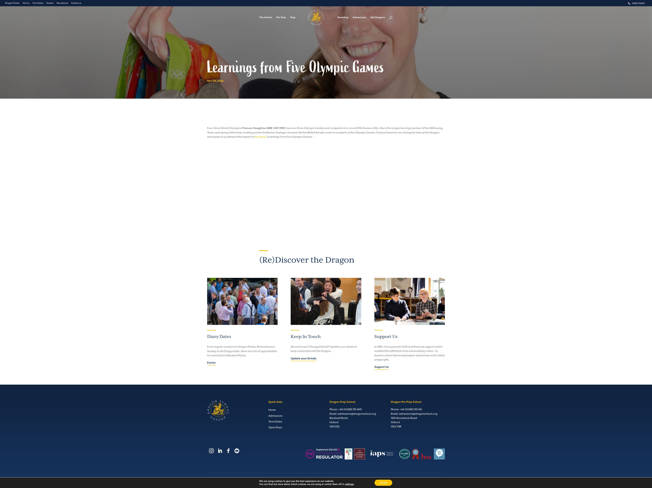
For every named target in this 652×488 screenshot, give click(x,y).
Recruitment (62, 3)
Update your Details (303, 358)
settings (349, 484)
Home (272, 409)
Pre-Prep (281, 17)
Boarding (343, 17)
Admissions (359, 17)
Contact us (76, 3)
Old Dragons (377, 17)
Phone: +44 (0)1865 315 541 (406, 409)
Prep (292, 17)
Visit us (26, 3)
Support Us (381, 367)
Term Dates (37, 3)
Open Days (275, 427)
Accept (383, 482)
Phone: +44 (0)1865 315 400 (346, 409)
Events (211, 362)
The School (265, 17)
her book (260, 136)
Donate (50, 3)
